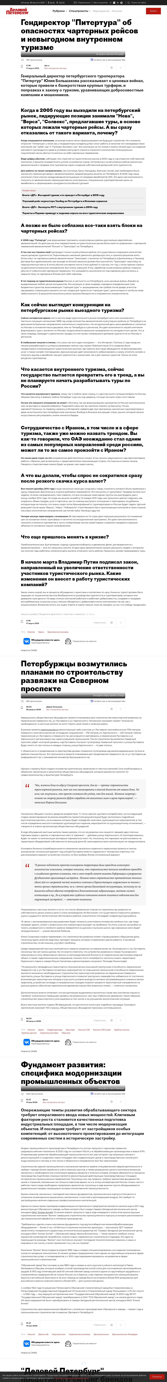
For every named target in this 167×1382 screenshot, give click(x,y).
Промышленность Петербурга (125, 1334)
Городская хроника (29, 1032)
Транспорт (70, 1029)
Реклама (117, 11)
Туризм (41, 632)
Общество (66, 1032)
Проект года (43, 1334)
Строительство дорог (49, 1032)
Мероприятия (101, 11)
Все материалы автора (55, 68)
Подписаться (84, 2)
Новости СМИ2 (29, 650)
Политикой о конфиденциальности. (71, 1378)
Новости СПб (84, 1029)
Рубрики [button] (59, 11)
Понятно (157, 1376)
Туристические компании (57, 632)
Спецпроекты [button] (79, 11)
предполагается (49, 729)
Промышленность (101, 1334)
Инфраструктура (54, 1029)
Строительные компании (79, 1334)
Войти (153, 11)
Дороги (41, 1029)
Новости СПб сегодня (102, 1029)
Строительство (58, 1334)
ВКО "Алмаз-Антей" (42, 1212)
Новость (31, 632)
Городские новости (121, 1029)
